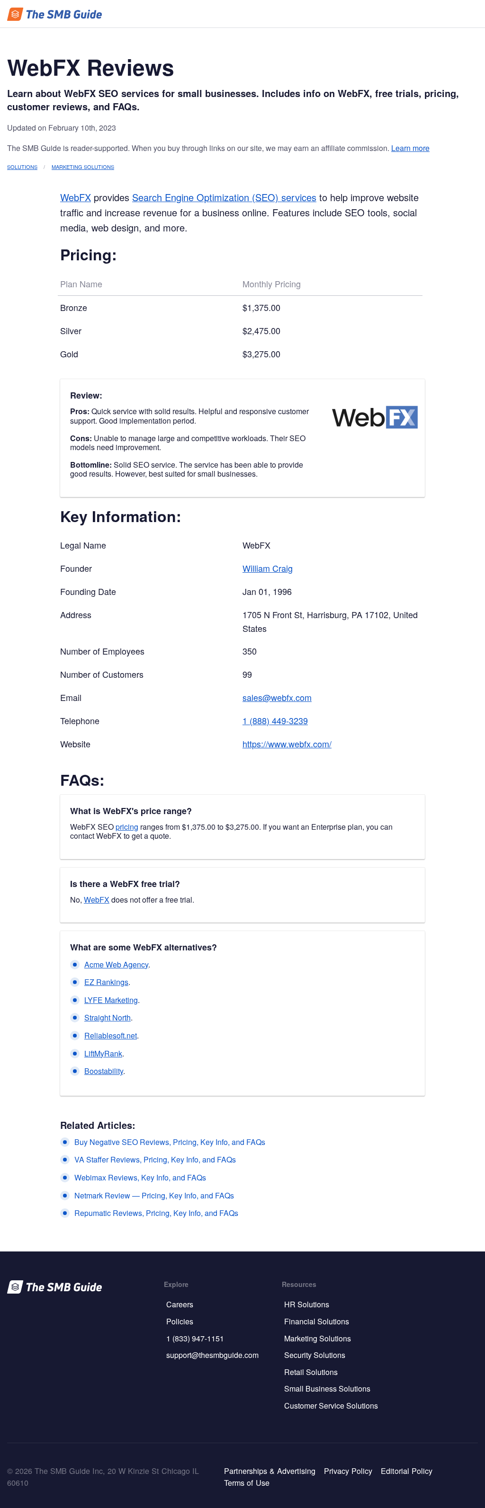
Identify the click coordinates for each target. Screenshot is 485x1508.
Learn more (410, 147)
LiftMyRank (103, 1053)
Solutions (22, 166)
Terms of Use (246, 1482)
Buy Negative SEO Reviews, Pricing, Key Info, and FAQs (169, 1141)
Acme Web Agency (116, 964)
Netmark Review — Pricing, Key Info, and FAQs (154, 1195)
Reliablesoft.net (110, 1035)
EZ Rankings (106, 981)
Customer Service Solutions (331, 1405)
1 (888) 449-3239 (275, 720)
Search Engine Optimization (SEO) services (224, 197)
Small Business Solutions (327, 1388)
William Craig (267, 568)
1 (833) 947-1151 (195, 1338)
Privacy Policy (348, 1470)
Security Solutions (314, 1354)
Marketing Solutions (83, 166)
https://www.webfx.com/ (287, 743)
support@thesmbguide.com (212, 1354)
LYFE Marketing (111, 999)
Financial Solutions (316, 1321)
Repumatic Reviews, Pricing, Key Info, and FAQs (156, 1212)
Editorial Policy (406, 1470)
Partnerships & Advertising (269, 1470)
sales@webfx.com (277, 697)
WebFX (75, 197)
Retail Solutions (311, 1371)
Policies (179, 1321)
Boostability (103, 1070)
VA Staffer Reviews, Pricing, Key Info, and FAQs (155, 1159)
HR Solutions (306, 1304)
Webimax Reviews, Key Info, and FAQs (140, 1177)
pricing (127, 826)
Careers (179, 1304)
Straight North (107, 1017)
